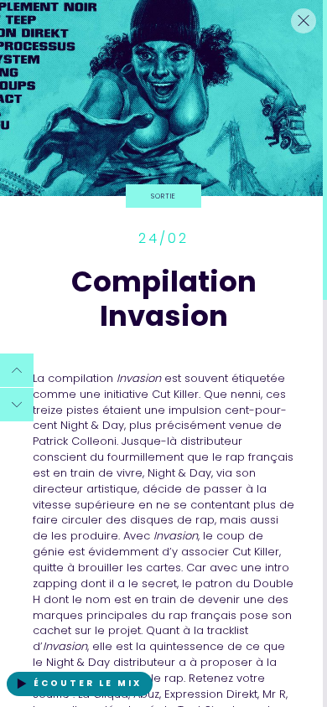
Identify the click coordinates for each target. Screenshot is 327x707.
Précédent (21, 383)
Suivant (17, 417)
